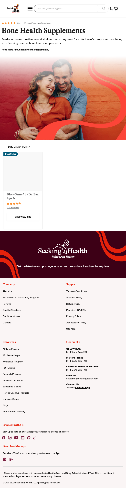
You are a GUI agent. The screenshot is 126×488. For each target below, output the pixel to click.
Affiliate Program (11, 349)
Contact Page (82, 387)
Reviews (7, 303)
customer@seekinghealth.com (82, 378)
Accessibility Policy (76, 322)
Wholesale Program (13, 361)
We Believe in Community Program (21, 297)
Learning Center (11, 398)
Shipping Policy (74, 297)
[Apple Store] (4, 459)
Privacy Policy (73, 316)
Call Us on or (82, 366)
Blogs (5, 405)
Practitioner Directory (14, 411)
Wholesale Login (11, 355)
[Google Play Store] (11, 459)
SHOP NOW (23, 217)
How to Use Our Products (16, 392)
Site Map (70, 328)
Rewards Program (12, 374)
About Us (7, 291)
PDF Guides (9, 367)
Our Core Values (11, 316)
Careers (7, 322)
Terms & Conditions (76, 291)
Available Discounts (13, 380)
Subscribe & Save (12, 386)
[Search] (103, 8)
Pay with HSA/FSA (76, 310)
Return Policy (73, 303)
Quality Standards (12, 310)
